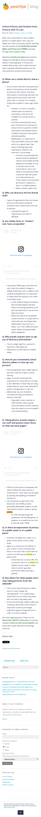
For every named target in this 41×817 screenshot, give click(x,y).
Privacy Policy (10, 807)
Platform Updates (7, 785)
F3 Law (15, 60)
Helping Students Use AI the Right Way (14, 694)
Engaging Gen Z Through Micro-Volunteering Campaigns (20, 684)
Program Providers (8, 779)
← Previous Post (8, 661)
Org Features (6, 782)
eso (11, 623)
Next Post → (25, 661)
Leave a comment (26, 33)
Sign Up (4, 719)
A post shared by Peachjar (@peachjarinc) (21, 279)
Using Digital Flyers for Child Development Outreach (18, 682)
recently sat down (17, 57)
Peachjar (17, 33)
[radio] (20, 744)
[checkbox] (20, 747)
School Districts (15, 648)
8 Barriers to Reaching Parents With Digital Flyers (17, 687)
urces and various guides (23, 623)
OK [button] (21, 812)
